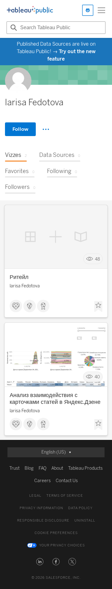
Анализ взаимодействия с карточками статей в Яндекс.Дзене (55, 398)
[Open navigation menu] (101, 10)
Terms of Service (64, 496)
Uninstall (84, 520)
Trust (14, 468)
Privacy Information (41, 508)
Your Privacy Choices (62, 545)
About (57, 468)
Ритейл (19, 277)
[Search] (13, 27)
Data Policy (80, 508)
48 (97, 259)
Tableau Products (85, 468)
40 (97, 377)
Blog (29, 468)
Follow (20, 129)
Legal (35, 496)
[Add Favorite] (98, 306)
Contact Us (67, 480)
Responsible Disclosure (43, 520)
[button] (40, 562)
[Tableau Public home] (30, 10)
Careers (42, 480)
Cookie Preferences (56, 533)
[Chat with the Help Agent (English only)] (87, 10)
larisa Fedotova (25, 286)
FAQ (42, 468)
